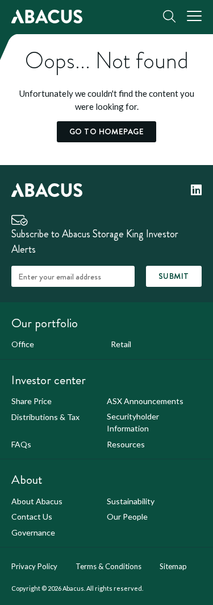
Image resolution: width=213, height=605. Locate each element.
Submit (173, 276)
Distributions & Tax (45, 417)
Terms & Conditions (108, 566)
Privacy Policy (34, 566)
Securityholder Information (133, 422)
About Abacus (36, 501)
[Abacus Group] (46, 16)
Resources (126, 444)
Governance (33, 532)
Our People (127, 516)
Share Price (31, 401)
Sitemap (173, 566)
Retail (121, 344)
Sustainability (130, 501)
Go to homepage (106, 131)
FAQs (21, 444)
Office (22, 344)
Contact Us (31, 516)
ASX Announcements (145, 401)
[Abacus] (46, 189)
